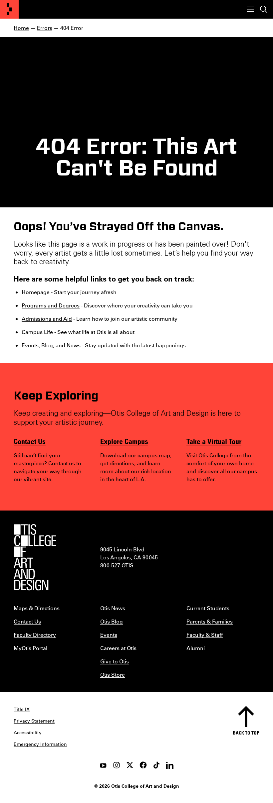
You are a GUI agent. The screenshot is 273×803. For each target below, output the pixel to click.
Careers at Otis (118, 647)
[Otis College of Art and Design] (9, 9)
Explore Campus (124, 441)
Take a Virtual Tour (213, 441)
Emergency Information (40, 744)
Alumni (195, 647)
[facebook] (143, 765)
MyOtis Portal (30, 647)
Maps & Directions (37, 608)
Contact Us (30, 441)
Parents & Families (209, 621)
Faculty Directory (35, 634)
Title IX (22, 709)
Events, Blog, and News (51, 345)
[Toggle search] (264, 9)
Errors (44, 27)
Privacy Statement (34, 721)
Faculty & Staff (204, 634)
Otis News (112, 608)
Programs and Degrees (51, 305)
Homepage (36, 291)
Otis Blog (111, 621)
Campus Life (37, 331)
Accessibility (28, 733)
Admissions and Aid (47, 318)
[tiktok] (156, 765)
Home (21, 27)
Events (108, 634)
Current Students (207, 608)
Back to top (246, 733)
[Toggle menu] (250, 9)
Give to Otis (114, 661)
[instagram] (117, 765)
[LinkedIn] (170, 765)
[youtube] (103, 765)
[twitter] (130, 765)
